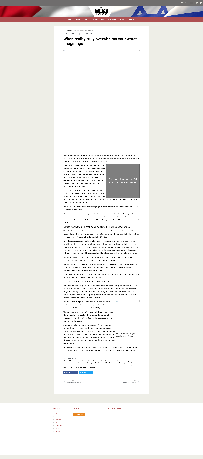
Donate (132, 20)
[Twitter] (201, 3)
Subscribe (122, 20)
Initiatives (94, 20)
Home (70, 20)
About (77, 20)
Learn (85, 20)
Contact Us (183, 2)
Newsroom (112, 20)
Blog (103, 20)
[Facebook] (197, 3)
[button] (191, 3)
